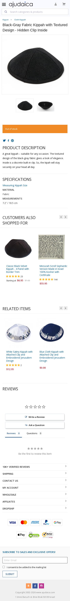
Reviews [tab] (11, 433)
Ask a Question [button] (37, 425)
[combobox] (35, 11)
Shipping (8, 473)
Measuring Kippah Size (15, 185)
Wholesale (9, 494)
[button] (25, 105)
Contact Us (10, 480)
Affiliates (9, 501)
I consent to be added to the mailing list (26, 567)
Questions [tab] (32, 433)
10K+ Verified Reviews (16, 466)
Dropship (8, 508)
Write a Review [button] (37, 417)
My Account (11, 487)
